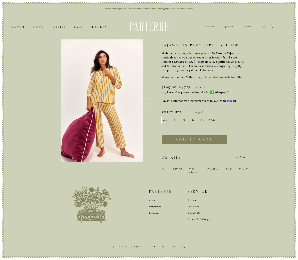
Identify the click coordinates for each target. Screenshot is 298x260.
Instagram (154, 212)
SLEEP (228, 169)
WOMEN (242, 169)
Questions (193, 206)
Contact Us (194, 212)
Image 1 (63, 167)
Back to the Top (179, 247)
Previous (54, 105)
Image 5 (87, 167)
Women (18, 26)
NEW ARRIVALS (194, 170)
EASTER (177, 169)
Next (149, 105)
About (152, 200)
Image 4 (81, 167)
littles (239, 77)
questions (229, 26)
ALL (164, 169)
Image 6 (92, 167)
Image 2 (69, 167)
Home (38, 26)
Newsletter (209, 26)
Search (264, 26)
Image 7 (98, 167)
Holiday (99, 26)
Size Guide (198, 112)
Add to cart (194, 139)
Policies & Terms (160, 247)
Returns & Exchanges (199, 219)
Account (247, 26)
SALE (78, 26)
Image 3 (75, 167)
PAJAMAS (212, 169)
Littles (59, 26)
